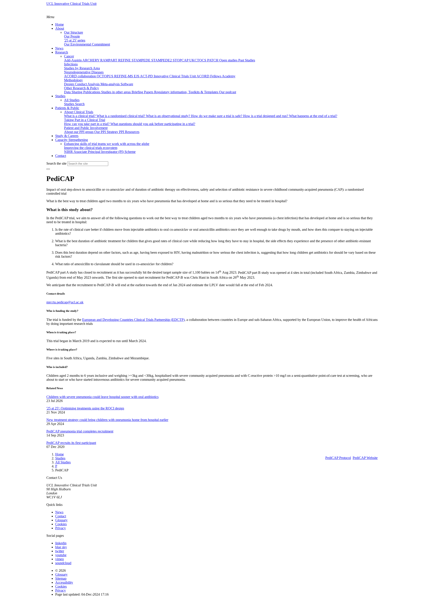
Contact (60, 516)
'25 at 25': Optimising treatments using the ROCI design (85, 408)
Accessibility (64, 582)
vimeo (59, 559)
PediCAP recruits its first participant (71, 443)
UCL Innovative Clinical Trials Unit (71, 4)
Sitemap (60, 578)
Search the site (56, 163)
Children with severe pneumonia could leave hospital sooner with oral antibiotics (102, 397)
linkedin (60, 543)
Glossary (61, 520)
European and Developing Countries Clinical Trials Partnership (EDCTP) (133, 320)
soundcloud (63, 563)
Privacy (60, 528)
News (59, 512)
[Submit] (48, 169)
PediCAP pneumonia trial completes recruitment (79, 431)
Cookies (61, 524)
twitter (59, 551)
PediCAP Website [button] (365, 458)
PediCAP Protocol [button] (338, 458)
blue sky (61, 547)
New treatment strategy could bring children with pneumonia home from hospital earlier (107, 420)
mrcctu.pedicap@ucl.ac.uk (64, 302)
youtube (60, 555)
